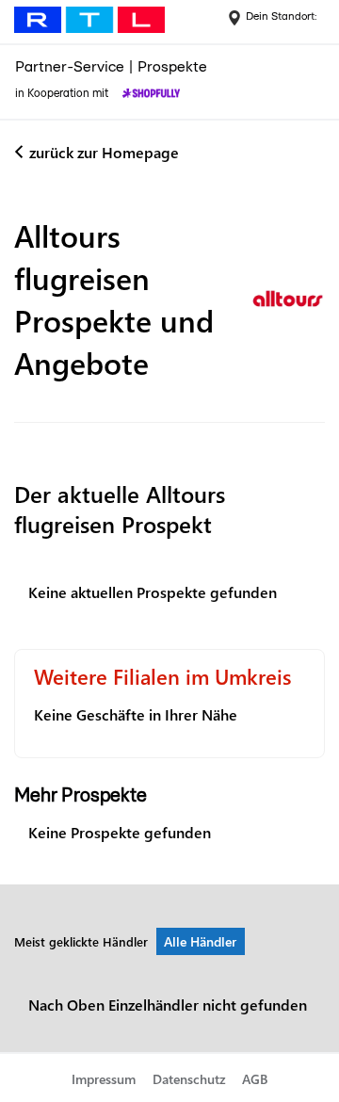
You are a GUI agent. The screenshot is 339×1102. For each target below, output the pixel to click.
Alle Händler (200, 941)
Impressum (104, 1079)
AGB (254, 1079)
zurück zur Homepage (104, 152)
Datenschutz (189, 1079)
